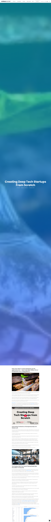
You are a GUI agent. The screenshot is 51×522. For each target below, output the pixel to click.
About (33, 1)
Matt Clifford (13, 402)
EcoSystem (26, 187)
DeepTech (23, 187)
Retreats (14, 1)
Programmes (19, 1)
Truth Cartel (32, 403)
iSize (18, 503)
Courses (24, 1)
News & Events (29, 1)
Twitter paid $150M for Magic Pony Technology (28, 500)
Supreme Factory (32, 187)
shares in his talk (29, 470)
